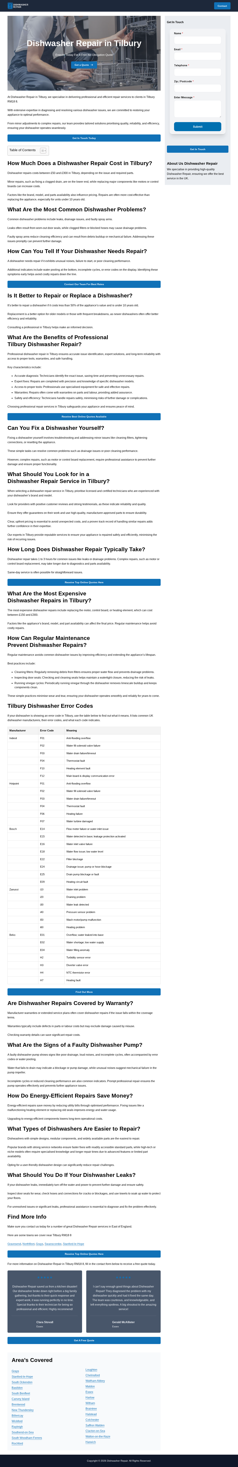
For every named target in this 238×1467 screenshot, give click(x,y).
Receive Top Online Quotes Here (84, 582)
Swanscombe (53, 1243)
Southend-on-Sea (23, 1432)
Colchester (92, 1419)
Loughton (91, 1369)
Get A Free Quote (84, 1340)
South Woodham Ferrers (27, 1437)
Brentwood (18, 1404)
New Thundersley (23, 1410)
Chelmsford (93, 1375)
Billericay (17, 1415)
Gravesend (14, 1243)
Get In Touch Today (84, 138)
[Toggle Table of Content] (41, 151)
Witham (90, 1403)
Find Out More (84, 992)
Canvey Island (20, 1398)
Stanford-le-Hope (73, 1243)
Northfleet (28, 1243)
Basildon (17, 1387)
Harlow (90, 1397)
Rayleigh (17, 1426)
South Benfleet (21, 1393)
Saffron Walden (95, 1425)
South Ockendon (22, 1382)
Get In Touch (197, 149)
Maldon (90, 1386)
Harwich (91, 1442)
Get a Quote (82, 64)
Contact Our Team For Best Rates (84, 284)
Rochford (17, 1443)
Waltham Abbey (95, 1380)
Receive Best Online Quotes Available (84, 416)
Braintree (91, 1408)
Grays (39, 1243)
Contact (222, 6)
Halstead (91, 1414)
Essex (89, 1391)
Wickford (17, 1421)
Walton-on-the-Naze (98, 1436)
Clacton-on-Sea (95, 1430)
